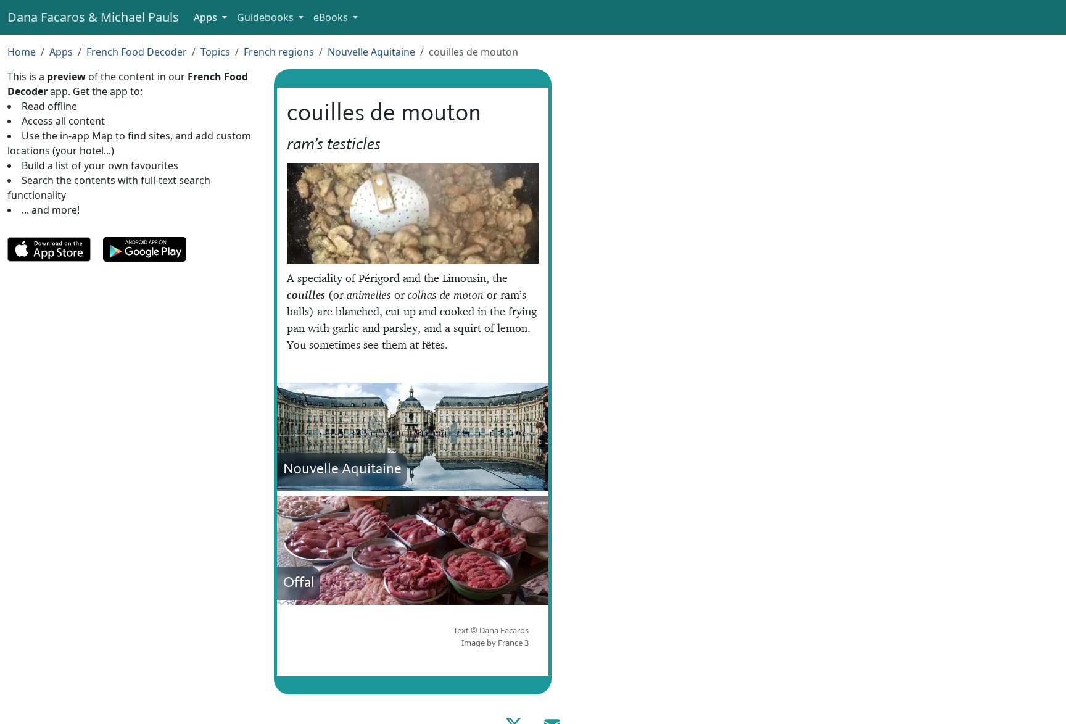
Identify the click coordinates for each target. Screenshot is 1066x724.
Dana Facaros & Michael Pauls (93, 17)
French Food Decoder (136, 52)
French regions (279, 52)
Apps (61, 52)
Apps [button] (207, 17)
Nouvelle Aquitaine (371, 52)
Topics (215, 52)
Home (21, 52)
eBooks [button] (331, 17)
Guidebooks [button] (266, 17)
